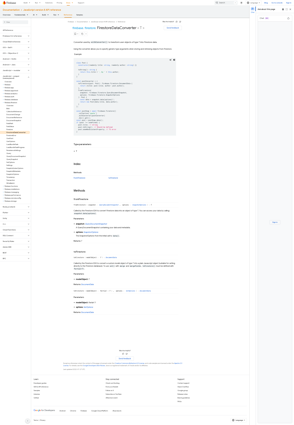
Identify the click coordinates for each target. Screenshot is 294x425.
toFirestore (113, 178)
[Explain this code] (170, 60)
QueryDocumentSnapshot (109, 205)
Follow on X (110, 390)
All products (117, 411)
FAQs (179, 401)
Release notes (183, 394)
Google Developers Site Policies (94, 366)
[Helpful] (176, 21)
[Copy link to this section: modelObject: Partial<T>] (98, 302)
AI (34, 15)
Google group (183, 390)
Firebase (71, 22)
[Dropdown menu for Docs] (73, 3)
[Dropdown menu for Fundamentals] (28, 15)
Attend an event (111, 398)
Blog (266, 3)
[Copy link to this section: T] (79, 151)
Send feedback (173, 28)
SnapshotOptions (139, 205)
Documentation (11, 9)
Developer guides (40, 383)
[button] (13, 35)
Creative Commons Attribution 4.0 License (129, 363)
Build (25, 3)
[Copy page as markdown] (82, 34)
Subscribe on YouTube (113, 394)
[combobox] (226, 3)
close (290, 9)
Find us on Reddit (112, 387)
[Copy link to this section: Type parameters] (93, 144)
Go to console (277, 3)
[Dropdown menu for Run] (40, 3)
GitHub (36, 398)
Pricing (59, 3)
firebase (77, 28)
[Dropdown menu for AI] (37, 15)
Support (81, 3)
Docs (68, 3)
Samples (79, 15)
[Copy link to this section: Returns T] (84, 241)
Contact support (183, 383)
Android (62, 411)
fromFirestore (79, 178)
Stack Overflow (183, 387)
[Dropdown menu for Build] (30, 3)
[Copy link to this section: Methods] (84, 172)
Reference (68, 15)
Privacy (42, 420)
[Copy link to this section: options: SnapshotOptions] (100, 232)
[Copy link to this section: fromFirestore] (90, 199)
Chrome (73, 411)
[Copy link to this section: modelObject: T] (91, 279)
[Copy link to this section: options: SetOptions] (95, 307)
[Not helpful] (180, 21)
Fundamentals (20, 15)
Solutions (49, 3)
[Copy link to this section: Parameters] (86, 218)
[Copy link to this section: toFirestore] (87, 252)
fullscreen (286, 9)
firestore (90, 28)
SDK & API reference (41, 387)
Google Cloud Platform (99, 411)
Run (36, 3)
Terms (36, 420)
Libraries (37, 394)
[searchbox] (15, 22)
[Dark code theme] (174, 60)
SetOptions (131, 291)
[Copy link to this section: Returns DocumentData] (96, 284)
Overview (6, 15)
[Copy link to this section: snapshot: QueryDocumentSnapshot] (109, 224)
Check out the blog (112, 383)
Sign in (288, 3)
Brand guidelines (184, 398)
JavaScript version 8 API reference (42, 9)
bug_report (283, 9)
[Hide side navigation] (27, 421)
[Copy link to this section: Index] (83, 164)
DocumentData (111, 257)
